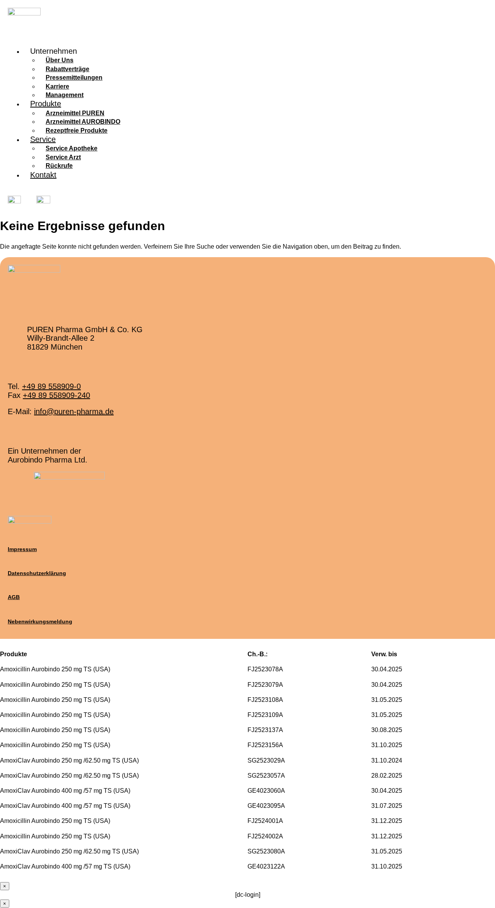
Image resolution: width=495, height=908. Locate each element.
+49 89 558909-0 (51, 386)
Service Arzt (63, 157)
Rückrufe (59, 165)
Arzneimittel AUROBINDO (83, 121)
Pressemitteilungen (74, 77)
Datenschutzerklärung (37, 573)
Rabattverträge (67, 69)
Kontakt (43, 175)
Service (43, 139)
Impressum (22, 549)
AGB (14, 597)
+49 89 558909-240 (56, 395)
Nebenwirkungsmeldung (40, 621)
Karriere (57, 86)
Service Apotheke (71, 148)
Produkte (45, 103)
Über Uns (59, 60)
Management (65, 95)
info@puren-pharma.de (74, 411)
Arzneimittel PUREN (75, 113)
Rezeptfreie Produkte (77, 130)
